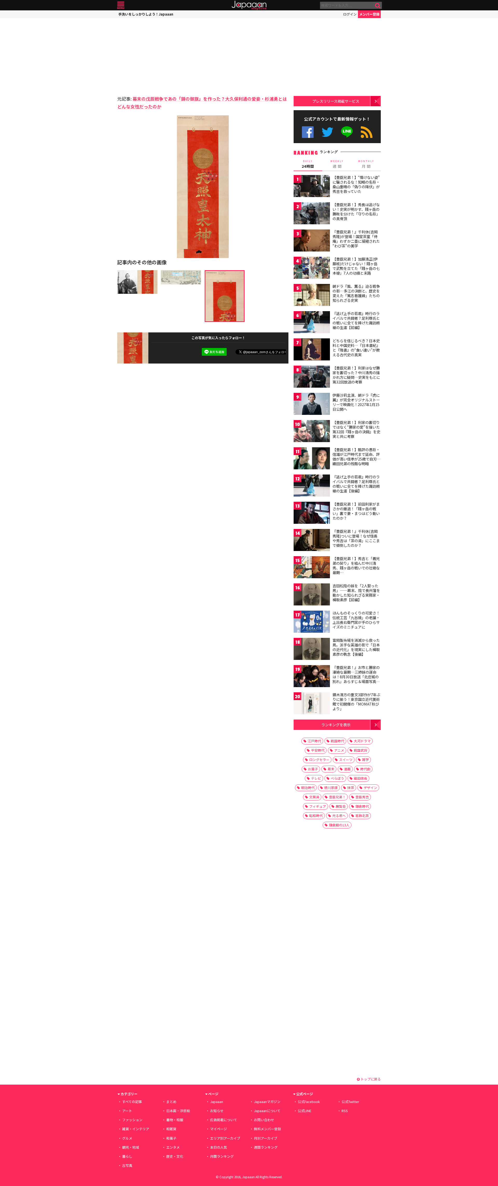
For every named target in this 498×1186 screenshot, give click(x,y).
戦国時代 (337, 740)
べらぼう (337, 778)
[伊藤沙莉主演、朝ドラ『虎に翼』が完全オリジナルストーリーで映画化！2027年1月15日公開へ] (312, 404)
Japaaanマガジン (267, 1101)
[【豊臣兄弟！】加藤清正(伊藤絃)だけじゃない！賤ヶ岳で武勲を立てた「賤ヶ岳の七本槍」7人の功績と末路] (312, 268)
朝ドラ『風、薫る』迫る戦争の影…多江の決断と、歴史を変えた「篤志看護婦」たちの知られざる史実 (356, 293)
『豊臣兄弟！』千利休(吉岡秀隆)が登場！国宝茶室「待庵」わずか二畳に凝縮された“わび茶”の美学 (356, 238)
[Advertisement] (160, 55)
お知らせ (217, 1110)
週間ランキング (266, 1147)
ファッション (132, 1119)
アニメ (339, 750)
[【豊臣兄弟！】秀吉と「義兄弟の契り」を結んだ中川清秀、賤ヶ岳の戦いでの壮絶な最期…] (312, 568)
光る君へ (339, 815)
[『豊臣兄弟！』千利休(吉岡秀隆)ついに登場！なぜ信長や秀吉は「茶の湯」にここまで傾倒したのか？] (312, 541)
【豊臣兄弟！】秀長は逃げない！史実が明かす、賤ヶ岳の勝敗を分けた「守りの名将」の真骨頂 (356, 211)
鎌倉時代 (362, 806)
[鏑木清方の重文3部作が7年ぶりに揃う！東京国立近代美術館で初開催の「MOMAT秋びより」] (312, 704)
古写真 (127, 1165)
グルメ (127, 1138)
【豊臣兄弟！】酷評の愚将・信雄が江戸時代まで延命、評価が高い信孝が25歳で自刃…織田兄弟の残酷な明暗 (357, 456)
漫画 (347, 768)
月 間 (366, 164)
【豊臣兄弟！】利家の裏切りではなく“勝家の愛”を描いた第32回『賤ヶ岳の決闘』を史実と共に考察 (356, 429)
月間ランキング (222, 1156)
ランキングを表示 (335, 724)
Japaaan (249, 5)
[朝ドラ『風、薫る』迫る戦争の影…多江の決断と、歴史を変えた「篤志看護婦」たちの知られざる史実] (312, 296)
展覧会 (341, 806)
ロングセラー (319, 759)
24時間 (308, 164)
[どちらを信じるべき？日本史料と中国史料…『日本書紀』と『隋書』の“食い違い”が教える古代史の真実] (312, 350)
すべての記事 (132, 1101)
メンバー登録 (369, 14)
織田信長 (360, 778)
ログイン (350, 14)
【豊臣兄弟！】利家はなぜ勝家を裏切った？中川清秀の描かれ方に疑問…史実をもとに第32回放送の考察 (356, 375)
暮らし (127, 1156)
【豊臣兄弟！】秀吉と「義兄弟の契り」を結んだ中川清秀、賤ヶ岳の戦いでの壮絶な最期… (356, 565)
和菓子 (171, 1138)
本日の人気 (218, 1147)
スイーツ (345, 759)
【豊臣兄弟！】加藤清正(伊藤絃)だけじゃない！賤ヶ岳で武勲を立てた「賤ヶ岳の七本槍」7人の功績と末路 (356, 266)
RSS (366, 132)
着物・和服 (174, 1119)
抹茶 (350, 787)
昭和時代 (316, 815)
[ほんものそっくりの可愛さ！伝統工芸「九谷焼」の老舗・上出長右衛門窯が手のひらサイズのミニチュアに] (312, 622)
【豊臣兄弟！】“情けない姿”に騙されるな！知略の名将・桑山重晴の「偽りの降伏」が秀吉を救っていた (356, 184)
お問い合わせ (264, 1119)
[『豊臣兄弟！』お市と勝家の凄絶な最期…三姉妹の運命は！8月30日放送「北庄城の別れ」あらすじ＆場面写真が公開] (312, 677)
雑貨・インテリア (135, 1128)
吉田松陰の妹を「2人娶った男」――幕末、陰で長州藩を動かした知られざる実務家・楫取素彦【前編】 (356, 592)
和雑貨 (171, 1128)
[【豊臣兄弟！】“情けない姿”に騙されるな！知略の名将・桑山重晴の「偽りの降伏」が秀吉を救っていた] (312, 187)
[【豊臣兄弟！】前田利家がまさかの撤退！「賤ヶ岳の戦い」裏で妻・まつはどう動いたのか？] (312, 513)
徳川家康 (331, 787)
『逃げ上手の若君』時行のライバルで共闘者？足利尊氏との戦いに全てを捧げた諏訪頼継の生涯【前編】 (356, 320)
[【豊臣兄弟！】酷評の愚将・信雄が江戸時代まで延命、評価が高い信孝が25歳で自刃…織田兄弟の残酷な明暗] (312, 459)
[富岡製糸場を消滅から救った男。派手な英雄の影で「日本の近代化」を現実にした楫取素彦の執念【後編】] (312, 649)
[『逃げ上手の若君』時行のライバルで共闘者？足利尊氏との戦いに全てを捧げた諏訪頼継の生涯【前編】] (312, 323)
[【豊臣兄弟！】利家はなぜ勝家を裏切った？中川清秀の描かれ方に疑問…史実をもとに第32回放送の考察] (312, 377)
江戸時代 (314, 740)
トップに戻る (370, 1079)
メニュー (120, 5)
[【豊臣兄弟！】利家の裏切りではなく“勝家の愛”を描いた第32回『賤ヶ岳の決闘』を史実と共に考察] (312, 432)
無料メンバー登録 (267, 1128)
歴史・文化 (174, 1156)
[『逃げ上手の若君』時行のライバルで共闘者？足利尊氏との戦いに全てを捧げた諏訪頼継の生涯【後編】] (312, 486)
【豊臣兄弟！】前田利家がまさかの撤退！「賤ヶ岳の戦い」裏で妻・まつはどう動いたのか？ (356, 511)
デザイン (370, 787)
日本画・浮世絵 (178, 1110)
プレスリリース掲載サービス (335, 101)
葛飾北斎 (362, 815)
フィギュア (317, 806)
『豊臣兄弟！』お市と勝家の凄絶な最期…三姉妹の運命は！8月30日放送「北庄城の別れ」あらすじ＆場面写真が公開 (356, 676)
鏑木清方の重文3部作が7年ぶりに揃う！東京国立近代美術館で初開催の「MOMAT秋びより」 (356, 701)
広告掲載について (223, 1119)
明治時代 (308, 787)
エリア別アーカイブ (225, 1138)
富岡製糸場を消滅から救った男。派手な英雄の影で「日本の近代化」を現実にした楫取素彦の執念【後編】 (356, 647)
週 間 (337, 164)
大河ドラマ (362, 740)
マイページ (218, 1128)
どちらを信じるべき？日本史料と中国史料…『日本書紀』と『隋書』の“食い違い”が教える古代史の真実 (356, 347)
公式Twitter (327, 132)
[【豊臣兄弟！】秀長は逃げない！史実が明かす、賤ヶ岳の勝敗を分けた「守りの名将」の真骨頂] (312, 214)
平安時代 (317, 750)
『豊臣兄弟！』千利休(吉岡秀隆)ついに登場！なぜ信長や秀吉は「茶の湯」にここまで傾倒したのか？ (356, 538)
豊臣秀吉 (362, 796)
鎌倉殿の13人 (339, 824)
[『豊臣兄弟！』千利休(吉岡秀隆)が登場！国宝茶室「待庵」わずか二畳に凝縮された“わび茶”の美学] (312, 241)
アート (127, 1110)
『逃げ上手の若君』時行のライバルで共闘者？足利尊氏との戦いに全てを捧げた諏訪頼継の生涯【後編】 (356, 483)
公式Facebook (307, 132)
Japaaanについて (267, 1110)
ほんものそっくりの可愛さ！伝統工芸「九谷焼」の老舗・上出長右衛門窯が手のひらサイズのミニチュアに (356, 620)
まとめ (171, 1101)
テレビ (316, 778)
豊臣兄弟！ (337, 796)
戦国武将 (360, 750)
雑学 (365, 759)
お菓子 (313, 768)
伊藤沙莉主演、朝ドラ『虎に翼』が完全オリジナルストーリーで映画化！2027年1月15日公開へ (356, 402)
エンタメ (173, 1147)
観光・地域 (130, 1147)
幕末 (331, 768)
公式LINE (347, 132)
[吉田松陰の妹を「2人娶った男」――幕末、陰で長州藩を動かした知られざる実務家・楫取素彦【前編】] (312, 595)
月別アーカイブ (265, 1138)
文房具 (314, 796)
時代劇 (365, 768)
